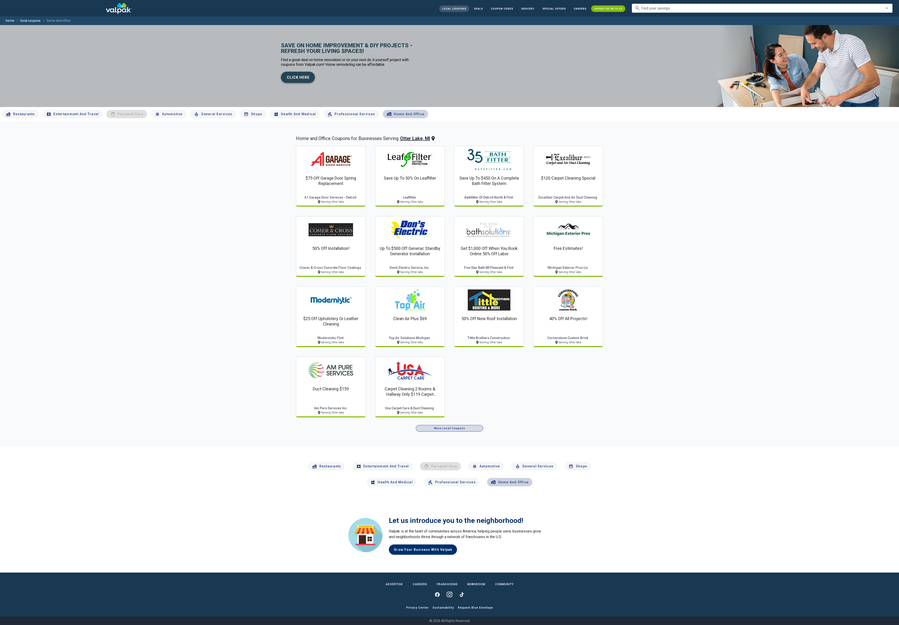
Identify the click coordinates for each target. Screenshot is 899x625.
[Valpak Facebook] (437, 594)
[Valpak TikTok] (461, 594)
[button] (554, 8)
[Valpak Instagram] (449, 594)
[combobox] (762, 8)
